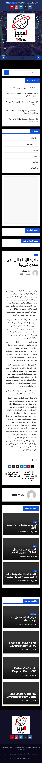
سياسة (35, 162)
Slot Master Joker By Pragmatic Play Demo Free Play (22, 696)
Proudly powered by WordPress (13, 747)
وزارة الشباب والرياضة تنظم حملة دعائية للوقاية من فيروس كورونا (28, 476)
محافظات (34, 168)
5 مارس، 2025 (29, 650)
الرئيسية (34, 754)
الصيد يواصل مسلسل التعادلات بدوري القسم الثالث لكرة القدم (24, 552)
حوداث (35, 150)
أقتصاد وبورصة (32, 144)
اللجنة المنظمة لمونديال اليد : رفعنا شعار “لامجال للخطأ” (21, 575)
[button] (7, 58)
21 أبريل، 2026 (29, 624)
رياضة (35, 156)
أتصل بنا (12, 758)
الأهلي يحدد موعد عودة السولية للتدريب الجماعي (14, 474)
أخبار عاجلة (33, 138)
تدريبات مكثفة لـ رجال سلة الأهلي (22, 526)
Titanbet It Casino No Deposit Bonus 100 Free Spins (22, 645)
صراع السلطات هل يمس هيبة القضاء (24, 88)
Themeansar (21, 749)
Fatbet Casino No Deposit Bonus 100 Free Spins (24, 671)
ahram (24, 271)
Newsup (35, 747)
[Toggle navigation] (22, 57)
